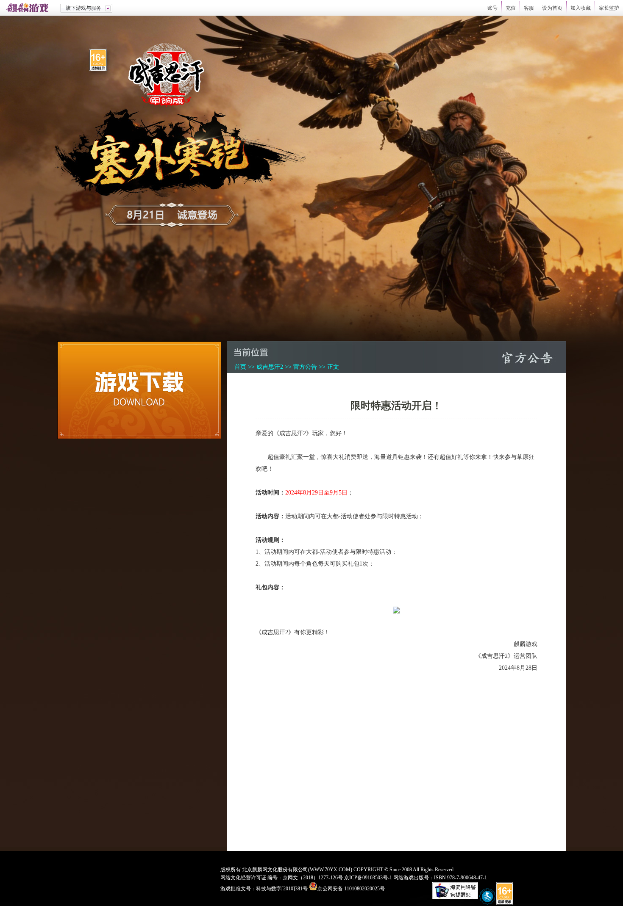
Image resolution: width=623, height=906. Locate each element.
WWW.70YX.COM (330, 870)
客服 (529, 8)
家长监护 (609, 8)
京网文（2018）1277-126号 (313, 878)
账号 (492, 8)
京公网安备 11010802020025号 (351, 889)
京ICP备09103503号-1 (368, 878)
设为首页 (552, 8)
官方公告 (305, 367)
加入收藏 (580, 8)
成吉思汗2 (269, 367)
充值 (511, 8)
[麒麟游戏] (30, 8)
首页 (240, 367)
